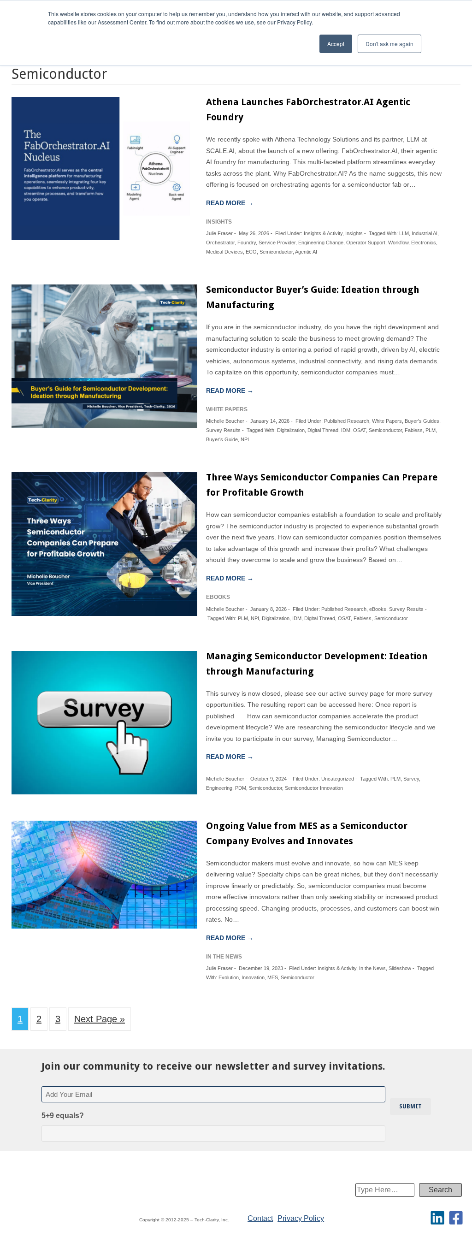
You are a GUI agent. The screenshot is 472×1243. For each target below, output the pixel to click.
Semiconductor (276, 252)
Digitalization (291, 430)
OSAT (359, 430)
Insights (354, 233)
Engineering (219, 788)
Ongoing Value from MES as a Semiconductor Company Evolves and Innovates (306, 833)
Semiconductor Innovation (314, 788)
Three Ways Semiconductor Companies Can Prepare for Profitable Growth (321, 485)
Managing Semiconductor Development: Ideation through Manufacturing (317, 664)
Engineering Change (320, 242)
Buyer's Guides (422, 421)
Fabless (414, 430)
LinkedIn (437, 1218)
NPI (245, 439)
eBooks (377, 609)
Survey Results (223, 430)
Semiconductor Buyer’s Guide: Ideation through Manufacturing (312, 297)
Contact (260, 1218)
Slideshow (400, 968)
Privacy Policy (300, 1218)
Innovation (253, 977)
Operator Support (365, 242)
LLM (404, 233)
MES (272, 977)
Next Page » (99, 1019)
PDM (240, 788)
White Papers (387, 421)
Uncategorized (337, 778)
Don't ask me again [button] (389, 43)
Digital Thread (322, 430)
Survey (411, 778)
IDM (345, 430)
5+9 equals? (62, 1115)
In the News (372, 968)
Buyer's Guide (222, 439)
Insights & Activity (323, 233)
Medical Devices (224, 252)
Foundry (246, 242)
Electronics (423, 242)
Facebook (456, 1218)
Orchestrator (220, 242)
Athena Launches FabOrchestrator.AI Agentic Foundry (308, 109)
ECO (251, 252)
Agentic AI (306, 252)
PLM (430, 430)
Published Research (346, 421)
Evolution (228, 977)
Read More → (230, 203)
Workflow (398, 242)
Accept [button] (335, 43)
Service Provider (277, 242)
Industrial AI (424, 233)
